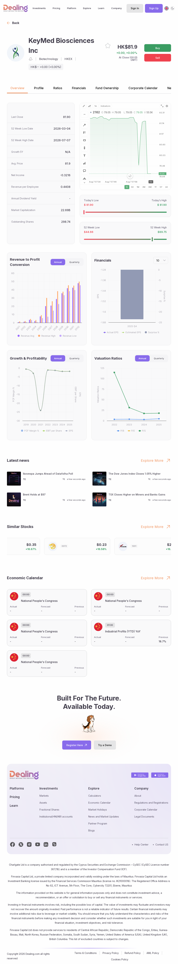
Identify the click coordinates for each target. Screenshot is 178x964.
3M (143, 187)
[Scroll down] (84, 182)
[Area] (89, 106)
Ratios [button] (57, 88)
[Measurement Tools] (84, 147)
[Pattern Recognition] (84, 178)
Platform (71, 8)
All (166, 187)
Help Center (141, 844)
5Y (161, 187)
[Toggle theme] (172, 8)
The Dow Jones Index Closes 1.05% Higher (134, 473)
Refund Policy (133, 952)
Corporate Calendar (145, 809)
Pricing (56, 8)
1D (127, 187)
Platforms (17, 788)
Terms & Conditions (85, 952)
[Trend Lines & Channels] (84, 124)
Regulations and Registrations (151, 802)
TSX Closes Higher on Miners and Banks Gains (136, 494)
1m (96, 106)
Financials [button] (79, 88)
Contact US (161, 844)
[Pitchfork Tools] (84, 155)
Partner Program (97, 823)
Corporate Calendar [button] (143, 88)
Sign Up (154, 8)
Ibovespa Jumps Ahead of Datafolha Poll (48, 473)
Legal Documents (144, 816)
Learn (101, 8)
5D (132, 187)
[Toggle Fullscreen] (162, 106)
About (137, 795)
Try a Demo (105, 745)
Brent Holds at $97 (34, 494)
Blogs (91, 830)
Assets (43, 802)
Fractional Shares (49, 809)
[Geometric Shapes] (84, 140)
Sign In (135, 8)
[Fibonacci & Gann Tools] (84, 132)
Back (15, 23)
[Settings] (167, 106)
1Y (156, 187)
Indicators (105, 106)
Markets (44, 795)
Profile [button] (39, 88)
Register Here (74, 745)
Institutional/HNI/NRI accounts (56, 816)
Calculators (94, 795)
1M (138, 187)
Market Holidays (97, 809)
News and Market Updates (103, 816)
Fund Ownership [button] (107, 88)
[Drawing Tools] (84, 106)
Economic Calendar (99, 802)
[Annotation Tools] (84, 170)
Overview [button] (17, 88)
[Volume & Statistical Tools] (84, 163)
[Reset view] (130, 176)
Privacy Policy (111, 952)
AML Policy (153, 952)
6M (150, 187)
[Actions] (84, 114)
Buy (157, 48)
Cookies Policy (119, 959)
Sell (157, 57)
